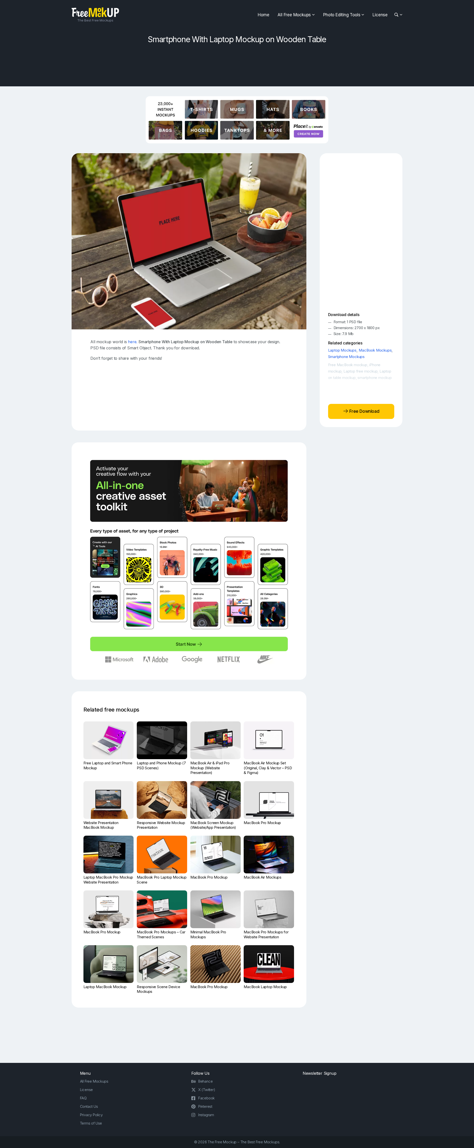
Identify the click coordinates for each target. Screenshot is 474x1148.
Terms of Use (91, 1123)
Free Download (363, 411)
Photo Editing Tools (341, 14)
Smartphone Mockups (346, 356)
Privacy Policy (91, 1114)
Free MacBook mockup (347, 364)
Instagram (206, 1114)
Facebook (206, 1098)
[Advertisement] (237, 63)
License (380, 14)
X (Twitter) (206, 1089)
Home (263, 14)
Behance (205, 1081)
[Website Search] (397, 15)
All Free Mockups (294, 14)
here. (132, 341)
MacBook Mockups (375, 350)
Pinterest (205, 1106)
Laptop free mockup (360, 371)
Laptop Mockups (342, 350)
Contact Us (89, 1106)
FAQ (83, 1098)
